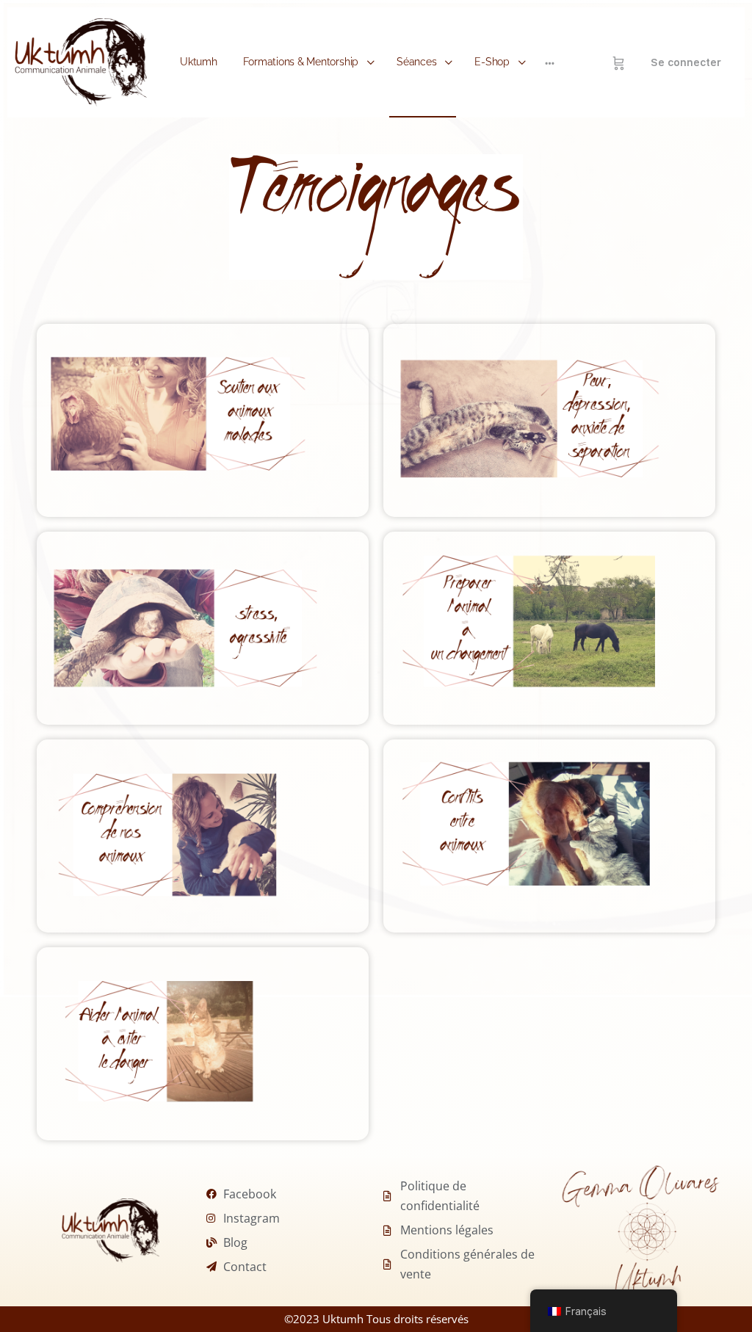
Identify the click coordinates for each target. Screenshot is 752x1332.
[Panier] (618, 62)
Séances (416, 62)
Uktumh (198, 62)
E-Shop (492, 62)
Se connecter (686, 62)
